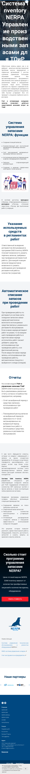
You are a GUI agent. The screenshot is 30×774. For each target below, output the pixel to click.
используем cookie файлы (11, 765)
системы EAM (9, 410)
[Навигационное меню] (2, 2)
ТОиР (25, 412)
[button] (15, 431)
